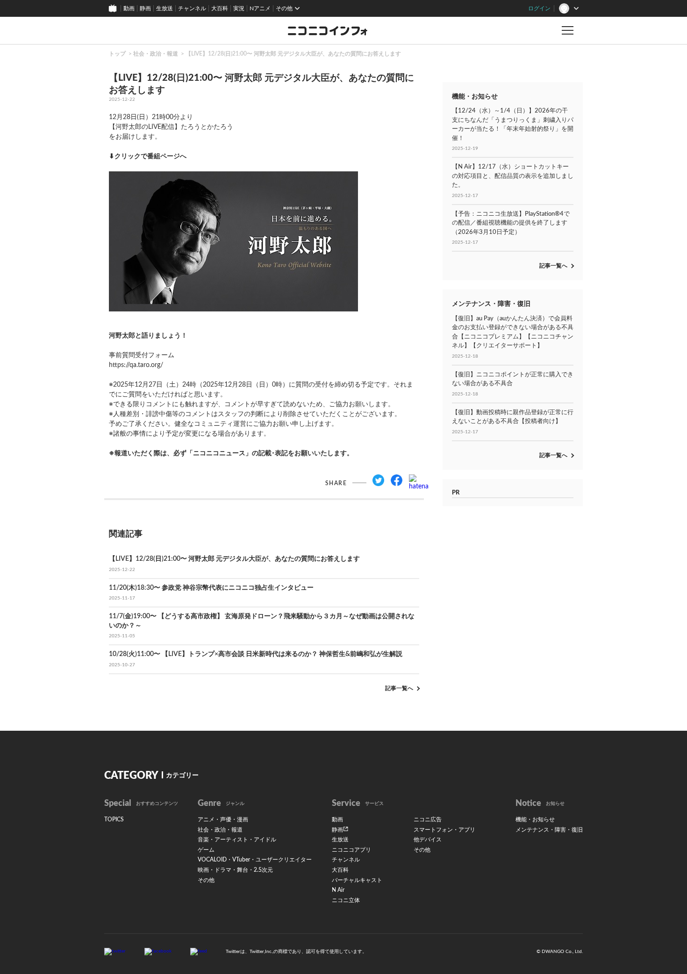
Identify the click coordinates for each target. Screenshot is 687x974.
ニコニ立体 (346, 900)
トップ (117, 53)
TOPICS (114, 819)
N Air (338, 890)
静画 (145, 8)
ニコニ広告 (428, 819)
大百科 (219, 8)
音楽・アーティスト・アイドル (237, 839)
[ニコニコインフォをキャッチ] (198, 951)
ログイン (539, 8)
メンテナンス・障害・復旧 (549, 830)
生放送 (164, 8)
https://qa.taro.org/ (136, 365)
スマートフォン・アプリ (444, 830)
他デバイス (428, 839)
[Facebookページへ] (158, 951)
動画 (129, 8)
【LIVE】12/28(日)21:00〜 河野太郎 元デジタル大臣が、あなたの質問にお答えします (293, 53)
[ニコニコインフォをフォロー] (115, 951)
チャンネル (192, 8)
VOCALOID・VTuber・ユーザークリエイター (255, 859)
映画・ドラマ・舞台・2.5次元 (235, 870)
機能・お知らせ (535, 819)
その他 (206, 880)
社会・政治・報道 (155, 53)
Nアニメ (260, 8)
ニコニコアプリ (351, 850)
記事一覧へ (399, 688)
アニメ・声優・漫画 (223, 819)
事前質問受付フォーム (148, 345)
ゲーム (206, 850)
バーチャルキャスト (357, 880)
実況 (238, 8)
